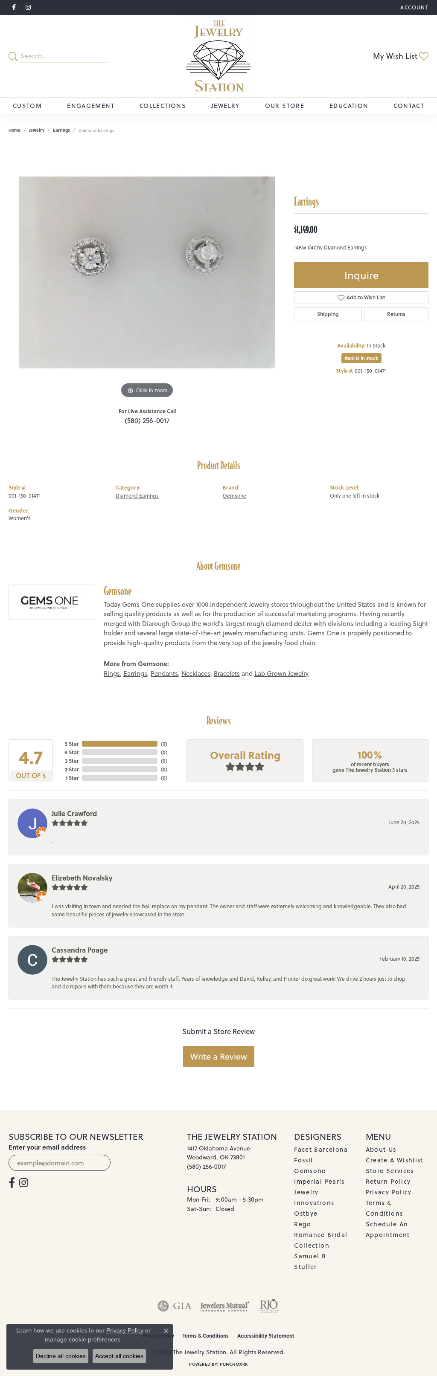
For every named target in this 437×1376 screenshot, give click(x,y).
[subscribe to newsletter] (99, 1162)
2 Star (72, 769)
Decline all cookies (61, 1356)
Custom (27, 105)
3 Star (72, 761)
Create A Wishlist (394, 1160)
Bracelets (227, 673)
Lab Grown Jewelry (281, 673)
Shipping (328, 314)
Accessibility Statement (265, 1335)
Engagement (90, 105)
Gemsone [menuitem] (310, 1170)
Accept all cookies (119, 1356)
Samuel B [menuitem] (310, 1255)
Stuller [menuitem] (305, 1266)
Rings (112, 673)
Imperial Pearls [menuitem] (319, 1181)
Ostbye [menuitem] (306, 1213)
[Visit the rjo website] (269, 1306)
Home (14, 130)
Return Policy (388, 1181)
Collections (163, 105)
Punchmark (234, 1364)
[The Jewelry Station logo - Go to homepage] (218, 56)
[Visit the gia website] (174, 1306)
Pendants (164, 673)
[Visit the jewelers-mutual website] (224, 1306)
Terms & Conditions (206, 1335)
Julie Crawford (74, 813)
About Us (381, 1149)
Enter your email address (47, 1147)
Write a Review (218, 1056)
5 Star (72, 743)
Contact (408, 105)
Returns (396, 314)
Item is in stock (361, 358)
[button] (413, 7)
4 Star (71, 752)
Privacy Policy (389, 1192)
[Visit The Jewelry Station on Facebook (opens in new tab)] (14, 8)
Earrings (61, 130)
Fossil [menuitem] (303, 1160)
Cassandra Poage (80, 950)
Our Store (284, 105)
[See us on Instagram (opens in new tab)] (28, 8)
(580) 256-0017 (147, 420)
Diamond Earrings (137, 495)
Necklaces (195, 673)
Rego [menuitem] (302, 1224)
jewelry (36, 130)
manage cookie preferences (82, 1339)
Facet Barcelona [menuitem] (321, 1149)
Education (348, 105)
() (164, 743)
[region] (147, 272)
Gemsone (234, 495)
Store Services (390, 1170)
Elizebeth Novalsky (82, 878)
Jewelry (225, 105)
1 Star (72, 778)
